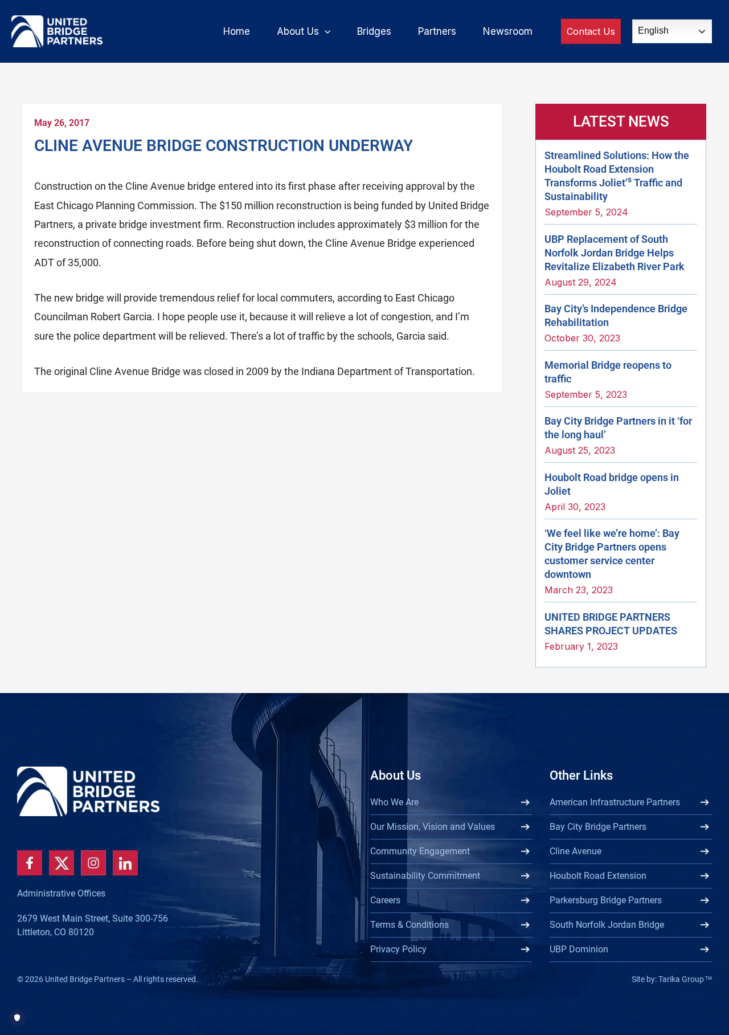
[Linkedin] (125, 862)
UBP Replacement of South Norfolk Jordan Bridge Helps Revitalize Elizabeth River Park (614, 252)
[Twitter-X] (61, 862)
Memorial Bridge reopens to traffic (607, 372)
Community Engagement (420, 851)
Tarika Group (685, 979)
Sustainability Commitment (425, 875)
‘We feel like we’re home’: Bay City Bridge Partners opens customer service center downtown (611, 553)
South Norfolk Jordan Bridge (607, 924)
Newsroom (508, 31)
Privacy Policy (398, 949)
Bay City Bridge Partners (598, 826)
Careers (385, 900)
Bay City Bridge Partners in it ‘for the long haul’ (618, 428)
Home (236, 31)
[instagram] (93, 862)
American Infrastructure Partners (615, 802)
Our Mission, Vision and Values (432, 826)
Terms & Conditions (409, 924)
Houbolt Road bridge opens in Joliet (611, 484)
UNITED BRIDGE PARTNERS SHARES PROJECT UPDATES (610, 624)
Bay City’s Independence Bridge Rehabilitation (615, 315)
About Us (298, 31)
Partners (437, 31)
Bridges (374, 31)
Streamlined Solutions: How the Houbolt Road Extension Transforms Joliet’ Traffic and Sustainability (616, 175)
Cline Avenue (575, 851)
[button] (324, 31)
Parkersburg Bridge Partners (606, 900)
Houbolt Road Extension (598, 875)
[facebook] (29, 862)
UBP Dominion (579, 949)
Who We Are (394, 802)
